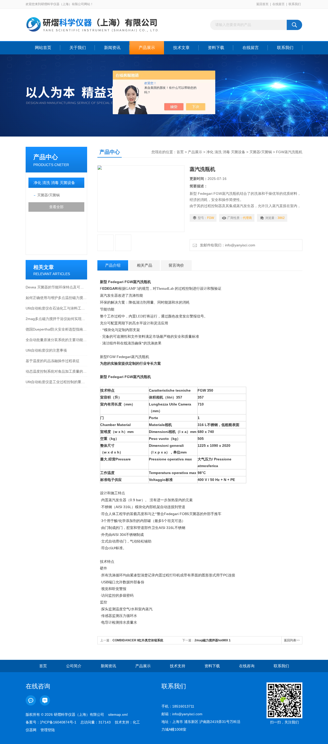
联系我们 (295, 4)
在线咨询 (246, 666)
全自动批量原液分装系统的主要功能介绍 (56, 340)
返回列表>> (292, 640)
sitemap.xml (118, 714)
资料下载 (216, 47)
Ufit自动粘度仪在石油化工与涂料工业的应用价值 (56, 308)
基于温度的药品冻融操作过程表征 (52, 361)
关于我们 (77, 47)
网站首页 (43, 47)
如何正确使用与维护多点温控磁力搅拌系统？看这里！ (56, 298)
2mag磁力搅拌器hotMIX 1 (212, 640)
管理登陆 (47, 730)
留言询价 (176, 265)
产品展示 (147, 47)
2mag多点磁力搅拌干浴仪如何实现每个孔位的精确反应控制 (56, 319)
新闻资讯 (112, 47)
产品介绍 (112, 265)
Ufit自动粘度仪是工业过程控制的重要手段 (56, 382)
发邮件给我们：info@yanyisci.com (226, 245)
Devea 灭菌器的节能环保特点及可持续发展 (56, 287)
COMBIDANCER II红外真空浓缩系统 (137, 640)
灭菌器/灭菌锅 (48, 195)
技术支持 (177, 666)
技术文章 (181, 47)
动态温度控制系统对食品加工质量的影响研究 (56, 371)
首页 (180, 152)
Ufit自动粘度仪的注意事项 (46, 350)
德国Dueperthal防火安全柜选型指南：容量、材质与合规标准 (56, 329)
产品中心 (45, 156)
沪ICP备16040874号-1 (58, 722)
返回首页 (262, 4)
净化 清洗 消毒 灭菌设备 (54, 182)
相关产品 (144, 265)
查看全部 (56, 207)
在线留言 (278, 4)
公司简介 (73, 666)
